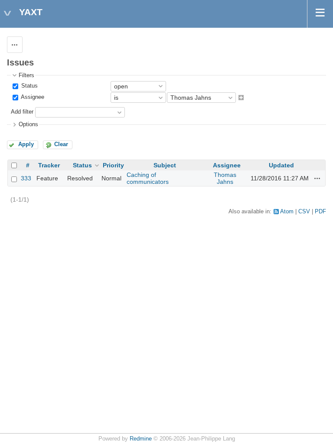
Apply (26, 144)
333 (26, 178)
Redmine (141, 439)
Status (29, 86)
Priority (113, 165)
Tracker (49, 165)
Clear (61, 144)
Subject (164, 165)
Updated (281, 165)
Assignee (32, 97)
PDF (320, 212)
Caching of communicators (148, 178)
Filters (26, 75)
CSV (304, 212)
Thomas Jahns (225, 178)
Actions (317, 178)
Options (28, 124)
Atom (287, 212)
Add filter (22, 112)
